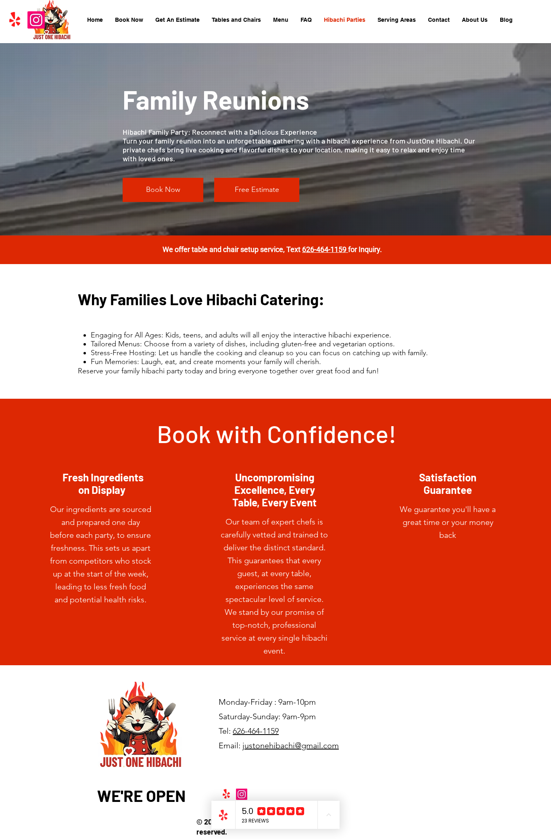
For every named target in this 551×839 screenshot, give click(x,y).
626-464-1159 (325, 249)
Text (294, 249)
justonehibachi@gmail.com (290, 745)
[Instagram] (36, 20)
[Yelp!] (14, 20)
